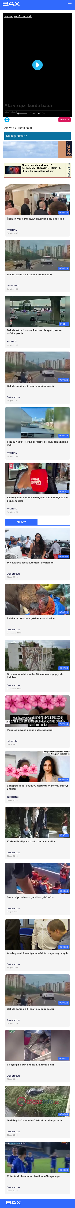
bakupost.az (13, 286)
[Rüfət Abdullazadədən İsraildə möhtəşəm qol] (37, 1157)
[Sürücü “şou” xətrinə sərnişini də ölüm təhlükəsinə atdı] (37, 422)
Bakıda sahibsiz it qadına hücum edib (29, 274)
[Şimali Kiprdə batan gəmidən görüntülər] (37, 878)
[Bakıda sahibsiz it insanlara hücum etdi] (37, 367)
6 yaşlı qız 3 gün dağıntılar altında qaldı (30, 1064)
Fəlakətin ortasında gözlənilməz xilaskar (31, 618)
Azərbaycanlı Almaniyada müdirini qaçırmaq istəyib (37, 953)
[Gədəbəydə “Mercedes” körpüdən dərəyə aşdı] (37, 1101)
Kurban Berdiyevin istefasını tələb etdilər (31, 841)
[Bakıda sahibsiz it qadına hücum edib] (37, 255)
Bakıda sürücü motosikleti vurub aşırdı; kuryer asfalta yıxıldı (34, 332)
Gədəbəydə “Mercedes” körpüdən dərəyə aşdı (34, 1120)
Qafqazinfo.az (14, 397)
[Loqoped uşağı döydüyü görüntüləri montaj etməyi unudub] (37, 766)
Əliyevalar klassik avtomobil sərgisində (30, 562)
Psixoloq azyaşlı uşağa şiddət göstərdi (30, 730)
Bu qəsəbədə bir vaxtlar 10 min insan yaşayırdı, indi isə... (35, 676)
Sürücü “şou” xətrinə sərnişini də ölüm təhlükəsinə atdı (37, 443)
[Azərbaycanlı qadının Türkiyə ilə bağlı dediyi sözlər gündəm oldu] (37, 478)
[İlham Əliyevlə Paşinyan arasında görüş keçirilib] (37, 199)
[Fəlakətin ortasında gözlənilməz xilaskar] (37, 599)
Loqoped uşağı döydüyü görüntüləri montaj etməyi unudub (37, 787)
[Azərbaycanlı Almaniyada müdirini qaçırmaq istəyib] (37, 934)
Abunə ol (64, 120)
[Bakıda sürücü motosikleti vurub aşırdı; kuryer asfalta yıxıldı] (37, 311)
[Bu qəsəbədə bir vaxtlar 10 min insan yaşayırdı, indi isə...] (37, 655)
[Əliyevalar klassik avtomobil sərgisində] (37, 543)
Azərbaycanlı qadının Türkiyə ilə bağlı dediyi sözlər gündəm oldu (37, 499)
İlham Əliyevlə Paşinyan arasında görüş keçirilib (35, 218)
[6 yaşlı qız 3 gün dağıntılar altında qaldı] (37, 1045)
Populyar (21, 522)
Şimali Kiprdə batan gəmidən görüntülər (30, 897)
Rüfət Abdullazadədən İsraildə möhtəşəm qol (33, 1176)
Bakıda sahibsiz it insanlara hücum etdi (30, 386)
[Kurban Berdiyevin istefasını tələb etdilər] (37, 822)
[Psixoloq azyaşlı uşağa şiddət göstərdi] (37, 711)
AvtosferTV (12, 230)
